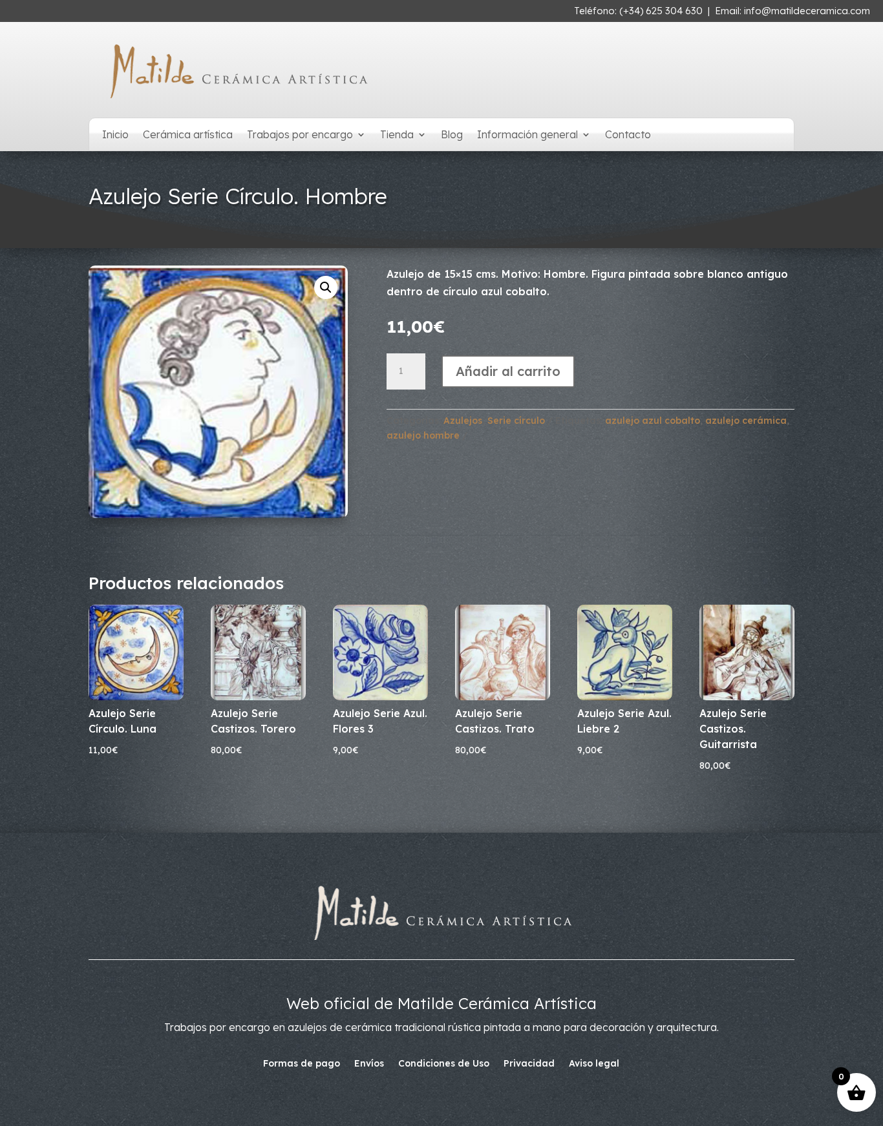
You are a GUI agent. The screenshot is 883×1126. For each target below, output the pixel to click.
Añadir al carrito (508, 371)
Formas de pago (301, 1064)
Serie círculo (516, 420)
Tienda (397, 135)
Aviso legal (594, 1064)
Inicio (115, 135)
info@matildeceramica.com (807, 11)
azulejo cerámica (746, 420)
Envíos (369, 1064)
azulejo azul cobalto (652, 420)
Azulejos (462, 420)
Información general (527, 135)
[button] (325, 287)
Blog (452, 135)
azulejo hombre (423, 435)
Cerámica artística (188, 135)
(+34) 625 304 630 (661, 11)
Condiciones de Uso (443, 1064)
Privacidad (529, 1064)
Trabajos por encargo (300, 135)
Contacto (628, 135)
